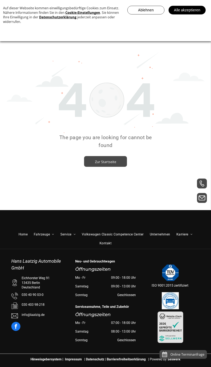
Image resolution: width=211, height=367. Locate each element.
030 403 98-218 (33, 305)
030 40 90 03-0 (32, 295)
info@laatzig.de (33, 315)
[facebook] (15, 327)
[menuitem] (23, 234)
